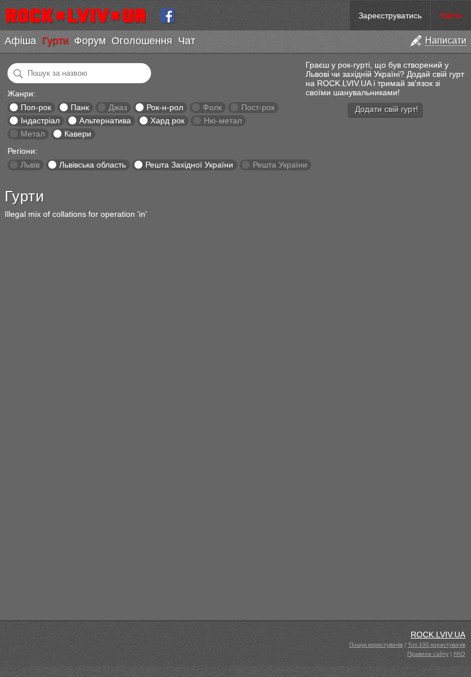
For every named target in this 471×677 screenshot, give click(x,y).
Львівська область (92, 164)
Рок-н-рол (164, 107)
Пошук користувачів (376, 644)
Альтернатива (105, 120)
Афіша (20, 40)
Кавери (77, 133)
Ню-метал (223, 120)
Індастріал (40, 120)
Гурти (55, 40)
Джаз (118, 107)
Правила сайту (428, 654)
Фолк (212, 107)
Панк (80, 107)
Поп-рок (36, 107)
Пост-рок (258, 107)
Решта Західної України (189, 164)
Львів (30, 164)
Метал (33, 133)
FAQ (459, 654)
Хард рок (167, 120)
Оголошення (141, 40)
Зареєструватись (390, 15)
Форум (90, 40)
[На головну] (80, 15)
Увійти (450, 15)
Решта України (280, 164)
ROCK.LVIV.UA (438, 634)
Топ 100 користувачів (436, 644)
